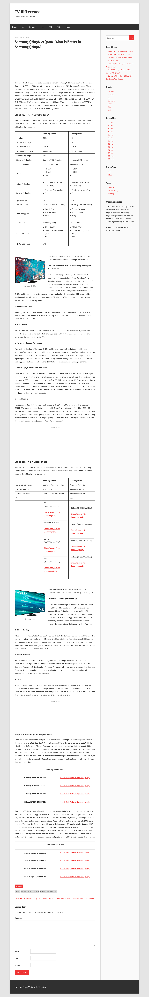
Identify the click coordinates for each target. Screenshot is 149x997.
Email (17, 958)
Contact (111, 188)
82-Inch (111, 156)
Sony (42, 27)
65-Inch (30, 891)
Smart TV (53, 891)
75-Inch (36, 891)
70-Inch (111, 147)
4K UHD (18, 891)
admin (27, 37)
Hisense (68, 27)
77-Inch (110, 153)
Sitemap (111, 194)
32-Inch (110, 123)
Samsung (32, 27)
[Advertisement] (55, 65)
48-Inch (111, 129)
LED (48, 891)
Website (18, 965)
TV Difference (28, 11)
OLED (110, 175)
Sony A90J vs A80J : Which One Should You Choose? (75, 898)
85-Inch (42, 891)
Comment (19, 918)
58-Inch (111, 141)
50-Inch (111, 135)
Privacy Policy (113, 191)
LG (23, 27)
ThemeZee (42, 987)
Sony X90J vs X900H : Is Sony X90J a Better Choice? (34, 898)
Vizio (59, 27)
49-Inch (110, 132)
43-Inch (110, 126)
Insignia (111, 95)
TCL (50, 27)
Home (14, 27)
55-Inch (23, 891)
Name (17, 951)
